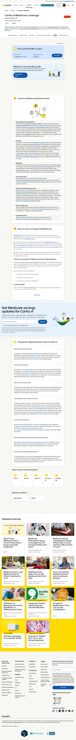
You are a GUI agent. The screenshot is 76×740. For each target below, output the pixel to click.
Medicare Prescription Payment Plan (26, 192)
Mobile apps (4, 668)
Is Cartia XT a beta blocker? (21, 420)
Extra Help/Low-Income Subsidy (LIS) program (33, 262)
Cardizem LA (30, 442)
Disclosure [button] (59, 43)
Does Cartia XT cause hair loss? (22, 382)
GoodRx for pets (5, 690)
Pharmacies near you (20, 667)
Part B (55, 127)
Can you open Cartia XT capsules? (23, 349)
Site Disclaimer (44, 672)
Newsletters (18, 682)
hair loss (49, 387)
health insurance (38, 142)
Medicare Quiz (23, 35)
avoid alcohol (29, 456)
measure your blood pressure (39, 410)
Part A (47, 127)
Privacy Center (44, 667)
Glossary (32, 35)
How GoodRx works (19, 664)
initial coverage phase (45, 209)
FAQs (55, 35)
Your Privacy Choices (44, 684)
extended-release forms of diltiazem (46, 442)
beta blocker (28, 424)
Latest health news (19, 677)
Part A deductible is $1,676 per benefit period (42, 166)
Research (31, 678)
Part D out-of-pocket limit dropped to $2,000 (28, 201)
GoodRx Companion (6, 692)
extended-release (29, 369)
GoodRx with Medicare (30, 287)
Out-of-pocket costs (6, 684)
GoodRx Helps (32, 684)
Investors (31, 689)
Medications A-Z (5, 675)
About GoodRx (32, 673)
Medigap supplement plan (31, 156)
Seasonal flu (18, 693)
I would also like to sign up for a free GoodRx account (16, 325)
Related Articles (63, 35)
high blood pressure (53, 27)
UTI (16, 688)
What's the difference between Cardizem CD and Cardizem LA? (31, 437)
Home (6, 10)
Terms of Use (23, 330)
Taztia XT (38, 353)
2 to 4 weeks (46, 405)
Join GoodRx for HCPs (69, 1)
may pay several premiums (34, 144)
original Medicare (40, 127)
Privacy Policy (40, 330)
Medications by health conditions (7, 678)
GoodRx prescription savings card (7, 672)
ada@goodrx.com (17, 722)
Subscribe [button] (42, 322)
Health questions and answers (20, 696)
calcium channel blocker (31, 27)
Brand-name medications (8, 687)
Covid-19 (17, 690)
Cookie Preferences (45, 677)
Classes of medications (7, 682)
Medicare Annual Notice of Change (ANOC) (30, 124)
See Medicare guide (19, 75)
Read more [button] (8, 30)
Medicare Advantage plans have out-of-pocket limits (30, 180)
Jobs (30, 686)
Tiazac (32, 353)
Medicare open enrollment (23, 134)
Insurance (4, 666)
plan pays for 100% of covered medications (27, 219)
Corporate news (33, 692)
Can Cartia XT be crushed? (21, 365)
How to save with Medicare (44, 35)
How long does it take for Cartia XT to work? (26, 398)
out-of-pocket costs (49, 242)
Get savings (57, 55)
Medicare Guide (12, 35)
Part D (47, 125)
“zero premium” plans (22, 153)
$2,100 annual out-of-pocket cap (25, 245)
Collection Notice (45, 674)
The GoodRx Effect (33, 681)
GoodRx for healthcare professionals (20, 670)
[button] (47, 5)
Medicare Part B (30, 239)
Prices (13, 10)
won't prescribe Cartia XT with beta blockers (26, 430)
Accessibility (32, 667)
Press (30, 676)
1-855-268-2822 (8, 722)
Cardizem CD (36, 357)
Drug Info (14, 23)
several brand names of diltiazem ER (29, 29)
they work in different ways (23, 428)
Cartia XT (36, 389)
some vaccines (25, 170)
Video (16, 680)
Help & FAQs (32, 664)
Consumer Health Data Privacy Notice (45, 680)
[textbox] (19, 322)
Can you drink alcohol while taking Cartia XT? (26, 452)
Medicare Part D (17, 235)
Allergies (17, 685)
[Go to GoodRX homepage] (7, 5)
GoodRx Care (5, 695)
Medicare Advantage (21, 125)
